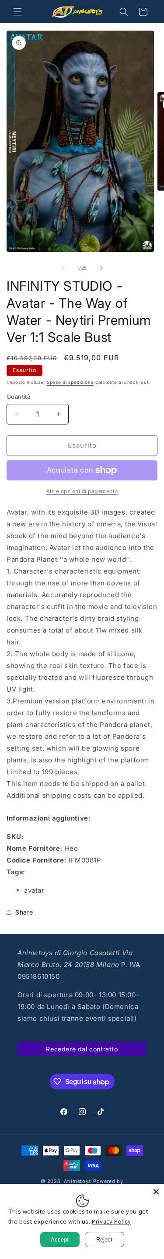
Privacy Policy (111, 1221)
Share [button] (24, 912)
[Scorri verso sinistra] (63, 268)
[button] (17, 11)
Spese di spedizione (70, 382)
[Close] (156, 1191)
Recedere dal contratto (82, 1049)
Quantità (18, 396)
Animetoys (77, 1181)
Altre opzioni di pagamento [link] (82, 491)
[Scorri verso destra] (101, 268)
